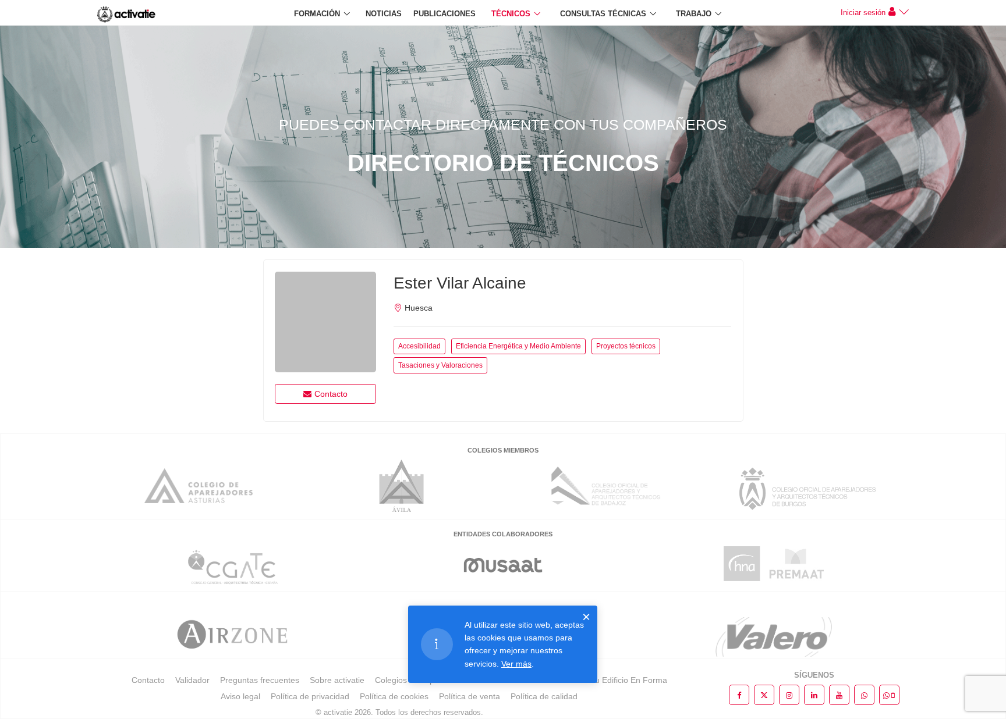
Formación (317, 13)
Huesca (419, 307)
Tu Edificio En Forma (628, 680)
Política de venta (469, 696)
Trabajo (693, 13)
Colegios (391, 680)
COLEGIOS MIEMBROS (503, 450)
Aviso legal (240, 696)
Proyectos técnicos (626, 346)
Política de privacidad (310, 696)
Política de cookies (394, 696)
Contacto (331, 393)
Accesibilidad (419, 346)
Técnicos (510, 13)
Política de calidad (544, 696)
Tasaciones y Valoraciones (440, 365)
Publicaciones (444, 13)
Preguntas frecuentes (259, 680)
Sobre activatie (337, 680)
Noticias (384, 13)
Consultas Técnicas (603, 13)
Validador (192, 680)
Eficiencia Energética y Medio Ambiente (518, 346)
